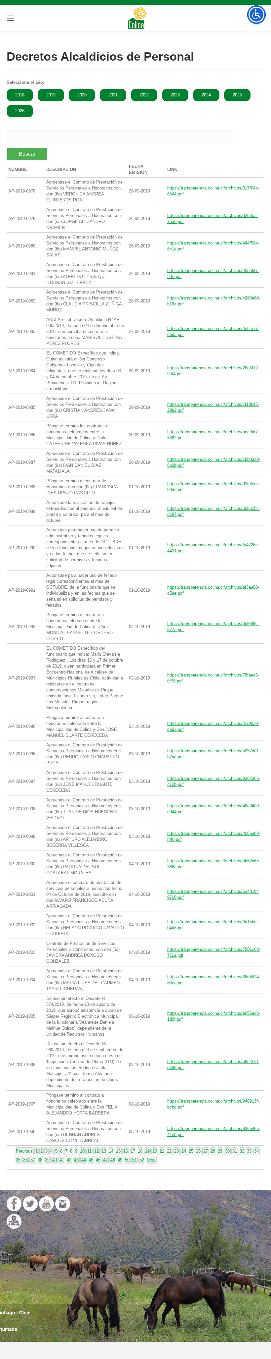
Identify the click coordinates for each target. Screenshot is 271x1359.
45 (91, 1159)
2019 (51, 94)
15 (118, 1151)
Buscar (27, 154)
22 (169, 1151)
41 (61, 1159)
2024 (206, 94)
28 (213, 1151)
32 (242, 1151)
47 (105, 1159)
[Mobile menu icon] (11, 18)
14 (111, 1151)
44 (83, 1159)
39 (47, 1159)
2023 (175, 94)
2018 (19, 94)
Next (151, 1159)
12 (96, 1151)
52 (141, 1159)
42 (69, 1159)
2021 (113, 94)
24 (183, 1151)
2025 (237, 94)
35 (18, 1159)
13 (103, 1151)
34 (256, 1151)
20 (154, 1151)
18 (140, 1151)
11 (89, 1151)
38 (40, 1159)
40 (54, 1159)
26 (198, 1151)
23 (176, 1151)
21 (162, 1151)
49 (120, 1159)
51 (134, 1159)
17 (133, 1151)
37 (32, 1159)
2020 (82, 94)
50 (127, 1159)
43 (76, 1159)
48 (112, 1159)
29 (220, 1151)
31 (234, 1151)
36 (25, 1159)
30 (227, 1151)
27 (205, 1151)
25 (191, 1151)
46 (98, 1159)
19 (147, 1151)
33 (249, 1151)
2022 (144, 94)
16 (125, 1151)
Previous (24, 1151)
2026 (19, 110)
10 (82, 1151)
